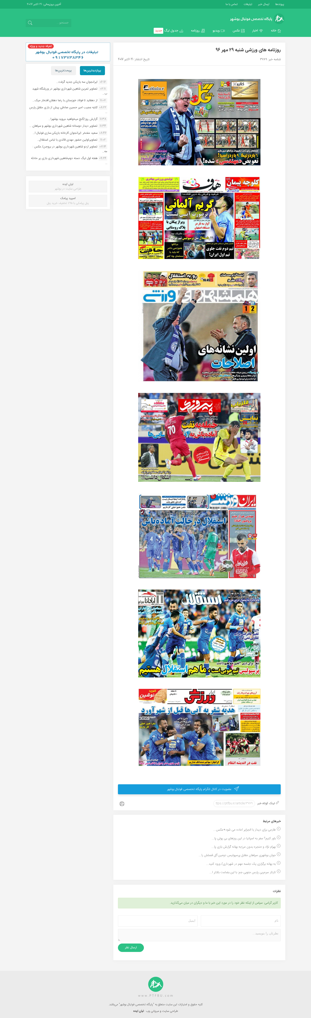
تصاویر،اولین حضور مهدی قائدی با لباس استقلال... (67, 139)
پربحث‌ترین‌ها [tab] (63, 70)
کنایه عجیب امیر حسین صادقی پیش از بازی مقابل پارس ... (68, 110)
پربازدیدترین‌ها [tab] (92, 70)
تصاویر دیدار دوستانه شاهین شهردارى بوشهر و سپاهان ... (63, 125)
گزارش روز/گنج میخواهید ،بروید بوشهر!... (72, 119)
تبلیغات (247, 4)
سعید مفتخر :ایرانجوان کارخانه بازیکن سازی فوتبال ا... (65, 133)
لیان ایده (138, 1011)
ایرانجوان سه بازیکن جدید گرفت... (76, 82)
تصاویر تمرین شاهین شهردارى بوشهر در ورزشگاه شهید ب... (69, 91)
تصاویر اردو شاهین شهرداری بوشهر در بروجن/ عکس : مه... (70, 149)
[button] (276, 31)
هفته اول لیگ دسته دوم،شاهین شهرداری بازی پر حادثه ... (69, 160)
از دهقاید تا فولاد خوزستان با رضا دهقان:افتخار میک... (65, 100)
